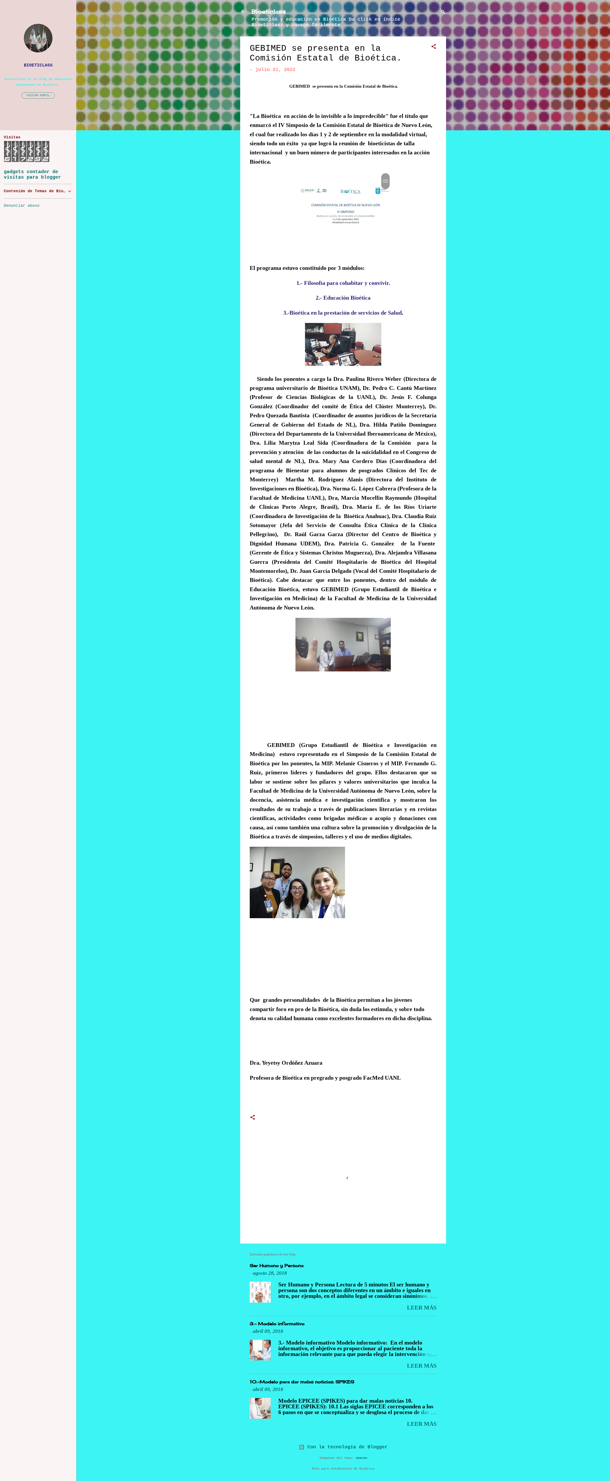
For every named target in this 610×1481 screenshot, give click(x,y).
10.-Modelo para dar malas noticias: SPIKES (302, 1381)
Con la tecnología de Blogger (346, 1447)
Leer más (422, 1308)
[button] (434, 47)
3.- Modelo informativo (277, 1323)
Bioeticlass (269, 11)
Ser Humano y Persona (277, 1265)
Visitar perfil (38, 95)
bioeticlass (38, 65)
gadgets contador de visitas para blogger (32, 174)
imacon (361, 1458)
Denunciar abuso (22, 206)
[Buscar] (443, 13)
